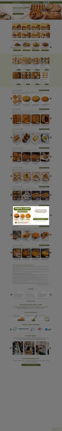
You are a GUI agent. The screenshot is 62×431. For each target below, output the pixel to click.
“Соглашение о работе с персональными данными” (40, 221)
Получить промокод (40, 219)
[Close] (48, 207)
